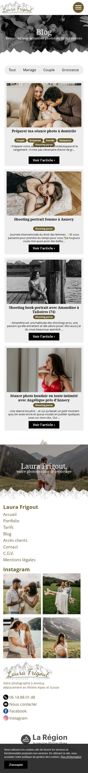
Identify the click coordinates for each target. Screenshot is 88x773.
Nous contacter (23, 704)
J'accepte (16, 764)
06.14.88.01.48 (22, 697)
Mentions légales (19, 559)
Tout (12, 70)
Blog (7, 534)
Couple (49, 70)
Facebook (17, 711)
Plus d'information (71, 756)
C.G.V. (8, 553)
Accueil (10, 514)
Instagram (18, 718)
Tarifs (8, 527)
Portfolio (11, 521)
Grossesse (70, 70)
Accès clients (15, 540)
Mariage (29, 70)
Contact (10, 547)
